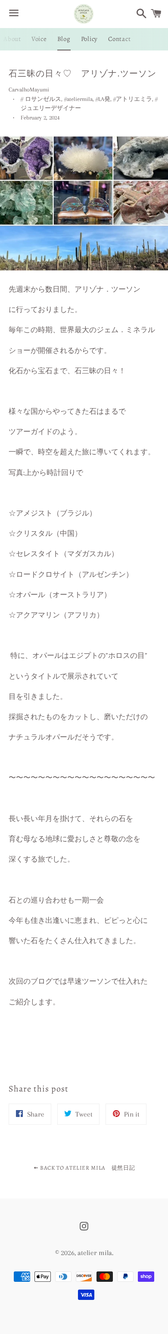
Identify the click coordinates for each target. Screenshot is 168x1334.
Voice (39, 39)
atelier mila (95, 1253)
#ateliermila (78, 99)
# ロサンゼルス (41, 99)
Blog (64, 39)
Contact (119, 39)
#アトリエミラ (132, 99)
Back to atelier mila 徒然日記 (86, 1167)
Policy (89, 39)
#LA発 (103, 99)
